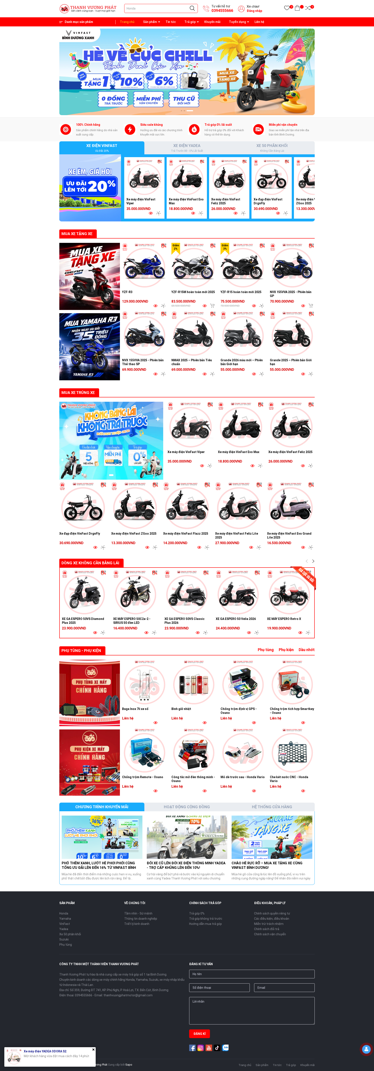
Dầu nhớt (307, 649)
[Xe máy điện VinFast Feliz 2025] (229, 177)
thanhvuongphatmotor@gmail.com (128, 995)
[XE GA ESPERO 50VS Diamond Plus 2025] (84, 592)
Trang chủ (127, 22)
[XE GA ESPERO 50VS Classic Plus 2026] (186, 592)
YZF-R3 (127, 292)
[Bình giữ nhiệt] (193, 682)
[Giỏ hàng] (297, 8)
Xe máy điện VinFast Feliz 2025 (290, 452)
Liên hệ (259, 22)
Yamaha (65, 918)
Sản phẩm (150, 22)
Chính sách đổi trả (266, 929)
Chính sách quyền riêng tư (272, 913)
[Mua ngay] (212, 305)
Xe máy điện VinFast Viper (186, 452)
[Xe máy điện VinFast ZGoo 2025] (314, 177)
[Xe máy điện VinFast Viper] (144, 177)
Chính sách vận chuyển (270, 934)
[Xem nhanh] (150, 213)
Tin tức (171, 22)
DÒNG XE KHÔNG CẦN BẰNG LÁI (90, 563)
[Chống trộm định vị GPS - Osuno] (243, 682)
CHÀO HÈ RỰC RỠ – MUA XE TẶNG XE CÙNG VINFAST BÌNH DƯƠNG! (267, 865)
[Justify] (192, 8)
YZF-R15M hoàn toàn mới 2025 (193, 292)
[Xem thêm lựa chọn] (158, 213)
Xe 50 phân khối (70, 934)
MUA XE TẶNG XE (76, 233)
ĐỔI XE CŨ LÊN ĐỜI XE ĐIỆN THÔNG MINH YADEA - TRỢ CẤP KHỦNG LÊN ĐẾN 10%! (186, 865)
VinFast (64, 924)
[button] (184, 110)
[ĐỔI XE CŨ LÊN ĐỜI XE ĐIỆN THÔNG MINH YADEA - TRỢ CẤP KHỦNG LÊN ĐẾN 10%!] (187, 837)
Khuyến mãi (212, 22)
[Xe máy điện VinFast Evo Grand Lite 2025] (291, 505)
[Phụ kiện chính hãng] (89, 762)
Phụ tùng (266, 649)
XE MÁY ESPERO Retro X (284, 619)
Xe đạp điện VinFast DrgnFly (79, 533)
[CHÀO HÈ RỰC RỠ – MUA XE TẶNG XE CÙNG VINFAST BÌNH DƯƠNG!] (272, 837)
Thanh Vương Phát (95, 1064)
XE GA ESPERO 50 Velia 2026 (236, 619)
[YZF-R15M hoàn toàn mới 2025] (193, 265)
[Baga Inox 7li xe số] (144, 682)
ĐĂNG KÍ (199, 1034)
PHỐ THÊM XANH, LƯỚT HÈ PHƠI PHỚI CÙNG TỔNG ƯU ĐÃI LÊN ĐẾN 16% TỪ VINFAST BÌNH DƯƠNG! (99, 867)
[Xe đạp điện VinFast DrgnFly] (272, 177)
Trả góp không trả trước (205, 918)
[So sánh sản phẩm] (307, 8)
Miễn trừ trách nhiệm (269, 924)
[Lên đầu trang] (367, 1063)
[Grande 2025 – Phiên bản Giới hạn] (292, 333)
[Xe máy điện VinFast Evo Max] (187, 177)
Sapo (128, 1064)
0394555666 (222, 10)
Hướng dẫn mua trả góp (205, 924)
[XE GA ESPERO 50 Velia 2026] (238, 592)
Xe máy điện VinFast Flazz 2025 (185, 533)
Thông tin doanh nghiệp (140, 918)
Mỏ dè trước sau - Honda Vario (243, 777)
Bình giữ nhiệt (181, 709)
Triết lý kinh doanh (136, 924)
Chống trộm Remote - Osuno (142, 777)
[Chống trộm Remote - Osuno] (144, 750)
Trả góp (190, 22)
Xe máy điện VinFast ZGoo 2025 (133, 533)
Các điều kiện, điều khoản (271, 918)
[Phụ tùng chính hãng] (89, 693)
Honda (63, 913)
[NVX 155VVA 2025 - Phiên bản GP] (292, 265)
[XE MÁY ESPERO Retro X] (289, 592)
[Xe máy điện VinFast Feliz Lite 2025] (239, 505)
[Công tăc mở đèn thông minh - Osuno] (193, 750)
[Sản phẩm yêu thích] (287, 8)
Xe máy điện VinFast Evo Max (238, 452)
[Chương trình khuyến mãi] (187, 71)
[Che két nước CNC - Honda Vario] (292, 750)
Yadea (63, 929)
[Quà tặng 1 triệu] (90, 187)
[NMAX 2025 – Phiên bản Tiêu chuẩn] (193, 333)
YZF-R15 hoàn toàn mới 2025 (241, 292)
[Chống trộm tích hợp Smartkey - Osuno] (292, 682)
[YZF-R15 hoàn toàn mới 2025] (243, 265)
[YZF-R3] (144, 265)
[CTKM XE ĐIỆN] (111, 441)
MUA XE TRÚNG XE (78, 392)
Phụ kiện (286, 649)
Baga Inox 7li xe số (135, 709)
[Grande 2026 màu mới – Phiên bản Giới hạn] (243, 333)
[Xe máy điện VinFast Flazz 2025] (187, 505)
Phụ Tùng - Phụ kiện (81, 650)
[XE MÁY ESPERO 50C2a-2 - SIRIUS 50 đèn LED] (135, 592)
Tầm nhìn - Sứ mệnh (138, 913)
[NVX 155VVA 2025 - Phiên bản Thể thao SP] (144, 333)
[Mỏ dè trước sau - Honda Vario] (243, 750)
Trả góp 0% (197, 913)
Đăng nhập (254, 11)
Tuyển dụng (237, 22)
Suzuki (64, 939)
